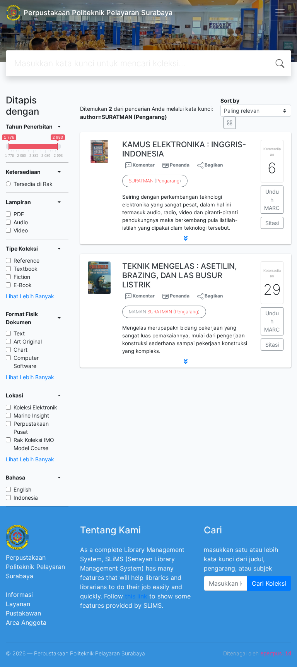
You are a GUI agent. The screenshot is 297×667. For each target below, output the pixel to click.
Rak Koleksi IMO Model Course (34, 444)
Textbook (26, 268)
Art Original (28, 341)
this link (136, 596)
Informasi (19, 594)
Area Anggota (26, 622)
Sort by (229, 100)
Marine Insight (31, 415)
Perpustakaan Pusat (31, 427)
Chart (20, 349)
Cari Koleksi (269, 583)
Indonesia (26, 497)
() (155, 181)
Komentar (143, 165)
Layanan (18, 604)
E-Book (23, 285)
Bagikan (213, 165)
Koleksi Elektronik (35, 407)
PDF (19, 214)
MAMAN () (164, 312)
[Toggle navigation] (280, 13)
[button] (185, 238)
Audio (21, 222)
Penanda (179, 165)
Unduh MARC (272, 199)
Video (21, 230)
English (22, 489)
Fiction (22, 276)
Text (19, 333)
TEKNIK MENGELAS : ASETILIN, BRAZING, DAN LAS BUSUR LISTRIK (179, 275)
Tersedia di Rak (33, 184)
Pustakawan (23, 613)
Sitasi (272, 223)
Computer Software (26, 361)
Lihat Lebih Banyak (30, 296)
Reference (26, 260)
